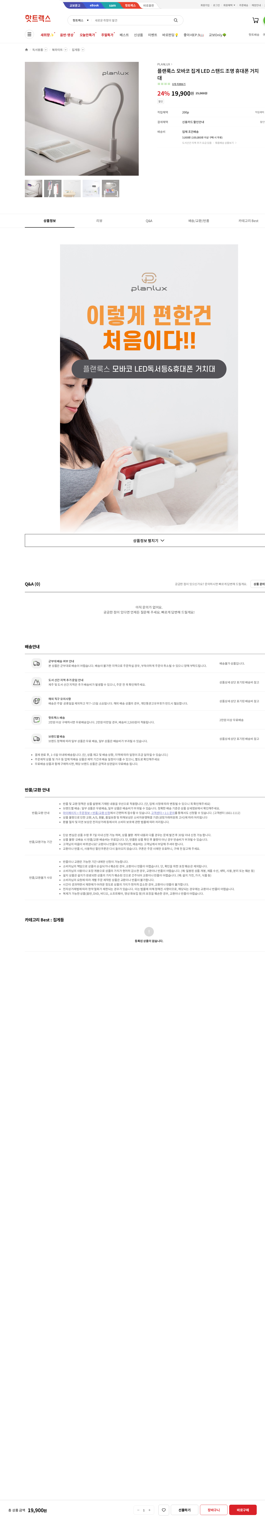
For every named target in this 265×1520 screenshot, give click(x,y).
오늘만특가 (87, 34)
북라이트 (57, 50)
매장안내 (256, 5)
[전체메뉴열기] (29, 34)
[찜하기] (163, 1510)
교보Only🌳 (217, 34)
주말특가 (107, 34)
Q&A (149, 220)
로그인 (216, 5)
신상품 (138, 34)
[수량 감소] (138, 1510)
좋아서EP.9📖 (194, 34)
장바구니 (214, 1509)
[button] (171, 84)
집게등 (76, 50)
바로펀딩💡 (170, 34)
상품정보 (49, 220)
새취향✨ (47, 34)
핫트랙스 (78, 20)
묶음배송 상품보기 (224, 142)
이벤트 (152, 34)
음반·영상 (66, 34)
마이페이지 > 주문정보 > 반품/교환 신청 (86, 813)
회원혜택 (227, 5)
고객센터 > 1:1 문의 (163, 813)
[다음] (140, 120)
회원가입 (205, 5)
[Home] (26, 49)
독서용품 (37, 50)
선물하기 (184, 1509)
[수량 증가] (150, 1510)
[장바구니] (255, 20)
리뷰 (99, 220)
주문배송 (243, 5)
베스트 (124, 34)
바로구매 (243, 1509)
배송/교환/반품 (198, 220)
